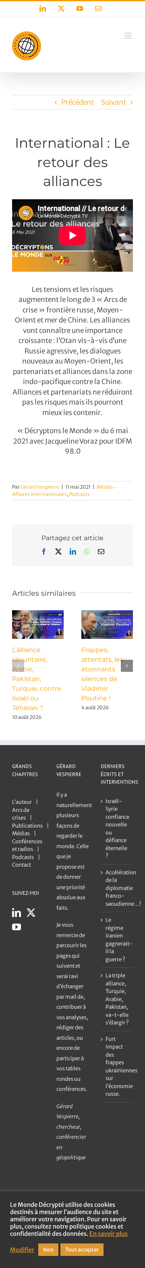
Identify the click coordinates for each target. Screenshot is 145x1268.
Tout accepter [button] (82, 1249)
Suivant (113, 102)
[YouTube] (16, 927)
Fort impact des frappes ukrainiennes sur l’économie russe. (117, 1067)
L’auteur (22, 802)
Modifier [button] (22, 1250)
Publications (27, 825)
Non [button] (48, 1249)
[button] (18, 666)
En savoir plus (108, 1233)
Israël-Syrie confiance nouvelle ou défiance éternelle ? (117, 829)
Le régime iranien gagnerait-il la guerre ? (117, 940)
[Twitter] (31, 912)
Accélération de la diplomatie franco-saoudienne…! (117, 888)
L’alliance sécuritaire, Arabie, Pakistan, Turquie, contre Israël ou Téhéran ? (36, 679)
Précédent (77, 102)
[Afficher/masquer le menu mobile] (128, 35)
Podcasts (79, 494)
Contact (21, 864)
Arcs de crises (20, 814)
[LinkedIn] (16, 912)
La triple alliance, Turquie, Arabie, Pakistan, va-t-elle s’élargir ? (117, 999)
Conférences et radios (27, 845)
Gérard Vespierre (40, 487)
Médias (21, 833)
